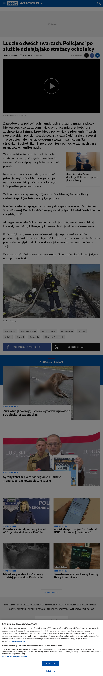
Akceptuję (50, 663)
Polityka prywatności (17, 641)
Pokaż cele (50, 671)
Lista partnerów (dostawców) (14, 656)
